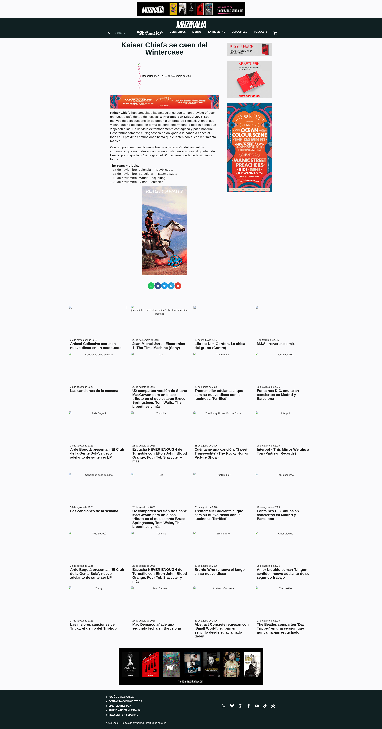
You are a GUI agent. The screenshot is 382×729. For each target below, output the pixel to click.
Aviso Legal (112, 723)
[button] (143, 32)
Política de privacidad (132, 723)
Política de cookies (156, 723)
